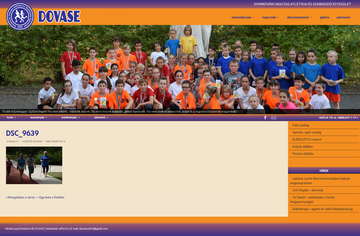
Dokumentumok (298, 17)
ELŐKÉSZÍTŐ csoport (307, 139)
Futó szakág (300, 125)
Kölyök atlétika (302, 146)
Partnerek (343, 17)
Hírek (10, 117)
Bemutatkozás (241, 17)
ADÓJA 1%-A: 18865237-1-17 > (338, 117)
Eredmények (69, 117)
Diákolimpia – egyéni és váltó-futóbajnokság (322, 208)
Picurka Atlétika (303, 153)
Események (37, 117)
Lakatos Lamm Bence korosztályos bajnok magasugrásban (320, 181)
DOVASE (39, 228)
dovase (38, 141)
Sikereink (99, 117)
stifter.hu (63, 228)
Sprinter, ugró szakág (306, 132)
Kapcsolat (269, 17)
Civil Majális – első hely (307, 190)
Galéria (324, 17)
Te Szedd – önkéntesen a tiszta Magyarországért (312, 199)
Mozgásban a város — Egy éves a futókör (36, 197)
